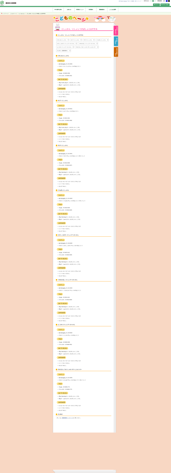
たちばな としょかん (101, 39)
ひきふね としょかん (61, 39)
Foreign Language (123, 1)
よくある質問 (113, 9)
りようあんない (21, 13)
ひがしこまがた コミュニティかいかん (65, 43)
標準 (164, 0)
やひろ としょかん (88, 39)
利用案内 (91, 9)
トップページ (5, 13)
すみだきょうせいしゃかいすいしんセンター (86, 47)
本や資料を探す (58, 9)
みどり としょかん (75, 39)
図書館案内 (101, 9)
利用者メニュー (80, 9)
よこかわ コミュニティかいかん (64, 47)
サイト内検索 (131, 1)
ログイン (157, 4)
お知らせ (69, 9)
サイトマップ (138, 1)
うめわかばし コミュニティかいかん (87, 43)
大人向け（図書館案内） (62, 50)
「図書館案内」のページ (67, 417)
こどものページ (13, 13)
